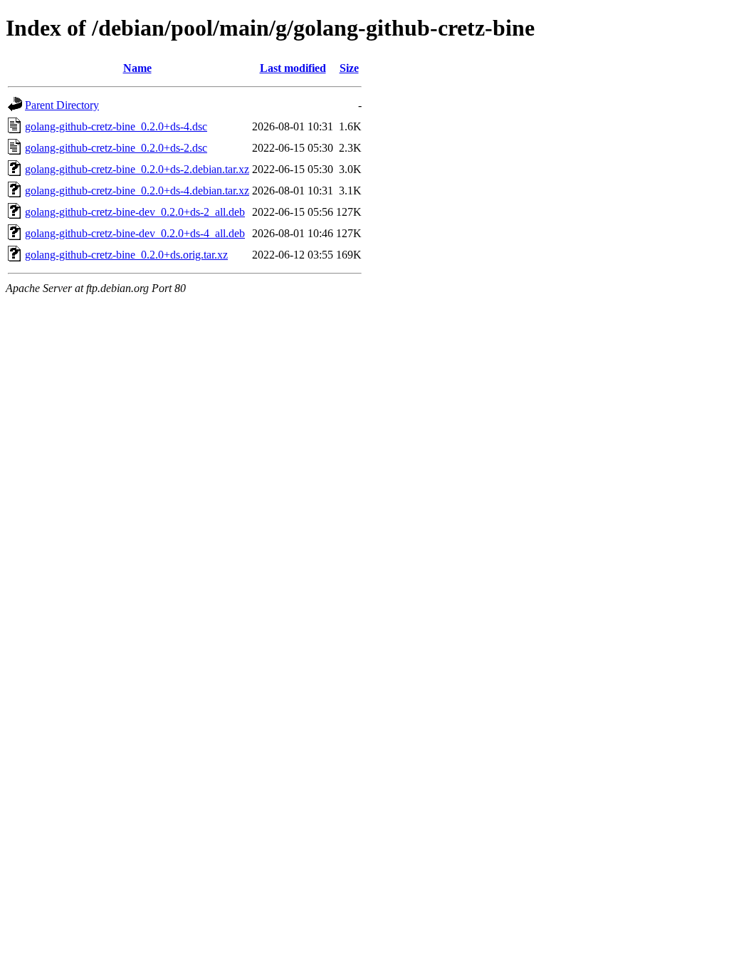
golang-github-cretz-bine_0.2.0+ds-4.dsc (116, 126)
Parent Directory (62, 105)
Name (137, 68)
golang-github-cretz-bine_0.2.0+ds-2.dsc (116, 148)
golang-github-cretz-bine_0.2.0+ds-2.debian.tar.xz (137, 169)
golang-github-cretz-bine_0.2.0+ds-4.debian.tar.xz (137, 190)
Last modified (293, 68)
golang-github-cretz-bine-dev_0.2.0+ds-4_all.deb (135, 233)
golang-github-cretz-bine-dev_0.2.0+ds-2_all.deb (135, 212)
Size (349, 68)
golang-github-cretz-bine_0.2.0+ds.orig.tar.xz (126, 255)
